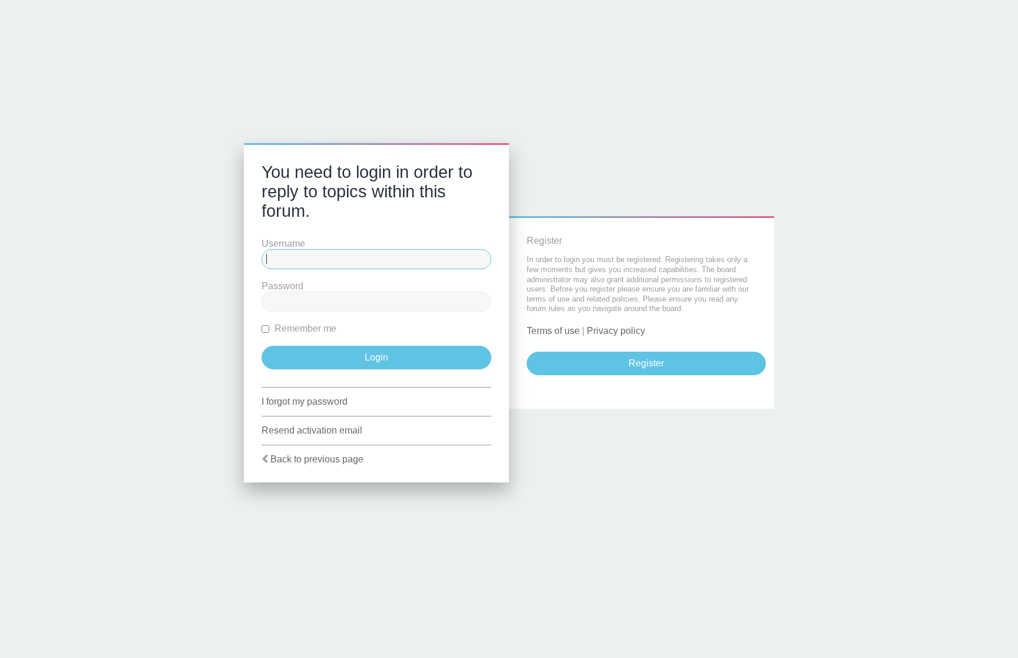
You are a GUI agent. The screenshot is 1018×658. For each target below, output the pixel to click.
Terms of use (553, 331)
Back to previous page (316, 459)
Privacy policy (616, 331)
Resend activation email (312, 430)
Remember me (304, 328)
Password (282, 286)
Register (646, 363)
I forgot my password (305, 401)
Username (283, 244)
